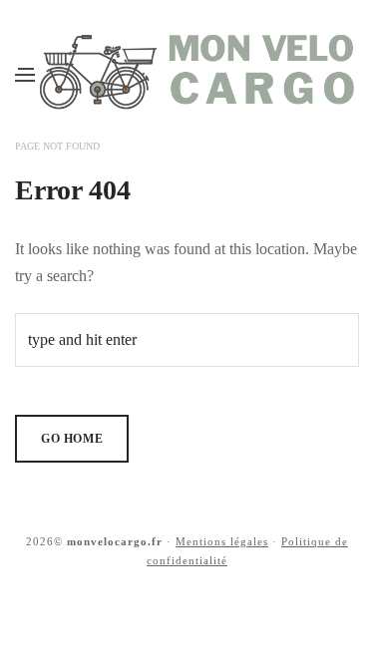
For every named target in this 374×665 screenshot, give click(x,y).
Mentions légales (222, 541)
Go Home (72, 439)
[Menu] (25, 74)
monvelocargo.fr (115, 541)
